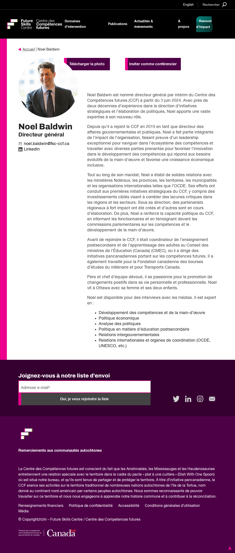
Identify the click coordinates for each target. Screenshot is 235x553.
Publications (117, 24)
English (188, 4)
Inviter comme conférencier (153, 64)
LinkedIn (32, 149)
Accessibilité (128, 506)
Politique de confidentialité (91, 506)
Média (23, 511)
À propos (183, 24)
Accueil (28, 49)
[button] (229, 548)
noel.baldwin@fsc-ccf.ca (46, 144)
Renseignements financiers (40, 506)
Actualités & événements (143, 24)
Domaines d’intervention (75, 24)
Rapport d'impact (204, 24)
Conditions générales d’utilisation (172, 506)
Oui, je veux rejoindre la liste (84, 399)
